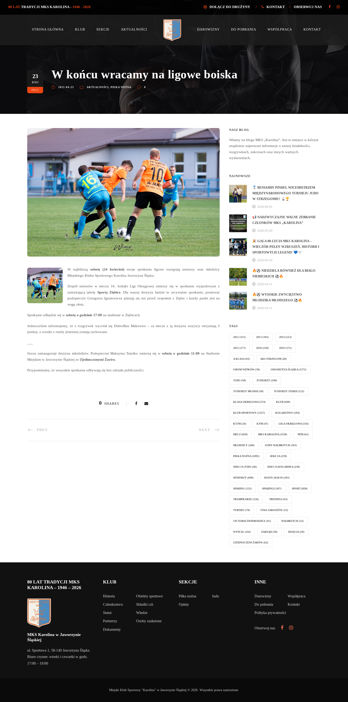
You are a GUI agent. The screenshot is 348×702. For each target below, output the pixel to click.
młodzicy (243, 445)
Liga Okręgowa (294, 423)
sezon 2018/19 (277, 477)
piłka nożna (246, 456)
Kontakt (276, 7)
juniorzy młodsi (248, 391)
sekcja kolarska (283, 466)
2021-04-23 (66, 87)
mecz (240, 434)
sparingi (271, 488)
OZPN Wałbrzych (281, 445)
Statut (107, 613)
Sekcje (103, 29)
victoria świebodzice (252, 521)
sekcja (278, 456)
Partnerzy (110, 621)
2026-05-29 (264, 230)
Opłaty (184, 604)
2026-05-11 (264, 284)
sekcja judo (245, 466)
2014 (285, 337)
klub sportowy (249, 412)
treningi (278, 499)
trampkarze (246, 499)
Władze (141, 613)
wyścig (242, 531)
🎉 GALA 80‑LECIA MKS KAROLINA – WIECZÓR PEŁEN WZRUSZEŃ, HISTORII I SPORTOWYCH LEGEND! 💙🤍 (285, 246)
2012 (239, 337)
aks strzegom (273, 358)
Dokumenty (112, 629)
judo (239, 380)
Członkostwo (113, 604)
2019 (285, 348)
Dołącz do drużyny (230, 7)
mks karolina (272, 434)
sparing (242, 488)
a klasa (241, 358)
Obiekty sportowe (149, 596)
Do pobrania (243, 29)
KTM (262, 423)
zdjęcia (296, 531)
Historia (109, 596)
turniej (241, 510)
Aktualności (134, 29)
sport (300, 488)
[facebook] (330, 7)
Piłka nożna (121, 87)
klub (283, 401)
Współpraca (280, 29)
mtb (303, 434)
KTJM (239, 423)
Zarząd (269, 531)
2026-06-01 (264, 207)
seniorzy (243, 477)
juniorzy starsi (289, 391)
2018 (262, 348)
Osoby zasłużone (149, 621)
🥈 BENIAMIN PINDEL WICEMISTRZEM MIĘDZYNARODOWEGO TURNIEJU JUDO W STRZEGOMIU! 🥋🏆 (285, 193)
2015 (239, 348)
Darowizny (208, 29)
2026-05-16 (264, 260)
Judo (215, 596)
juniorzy (266, 380)
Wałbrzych (292, 521)
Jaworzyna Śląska (288, 369)
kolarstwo (287, 412)
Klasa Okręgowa (249, 401)
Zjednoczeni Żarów (250, 542)
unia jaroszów (274, 510)
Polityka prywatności (270, 613)
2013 (262, 337)
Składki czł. (145, 604)
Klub (80, 29)
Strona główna (48, 29)
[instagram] (338, 7)
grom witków (246, 369)
